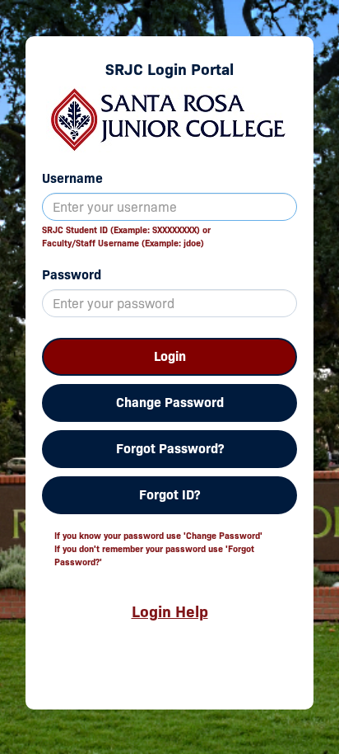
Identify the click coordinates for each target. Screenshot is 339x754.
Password (71, 275)
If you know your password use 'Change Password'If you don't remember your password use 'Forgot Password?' (158, 548)
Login (170, 356)
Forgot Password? (170, 449)
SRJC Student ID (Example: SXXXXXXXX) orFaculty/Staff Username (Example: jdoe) (126, 236)
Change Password (170, 402)
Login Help (170, 611)
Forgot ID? (169, 495)
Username (72, 178)
